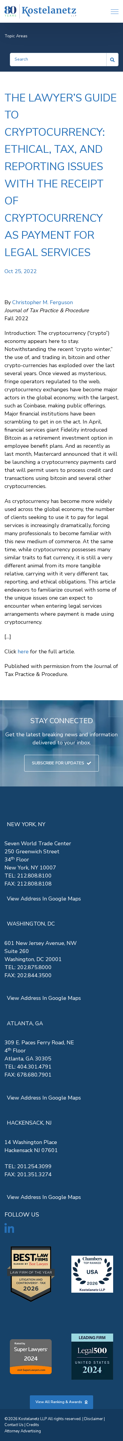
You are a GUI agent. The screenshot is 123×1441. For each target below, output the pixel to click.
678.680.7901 (34, 1074)
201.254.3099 (34, 1166)
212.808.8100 (34, 875)
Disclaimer (93, 1419)
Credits (32, 1425)
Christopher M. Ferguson (42, 302)
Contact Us (14, 1425)
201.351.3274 (34, 1174)
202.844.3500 (34, 975)
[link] (40, 11)
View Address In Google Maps (44, 898)
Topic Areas (15, 36)
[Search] (113, 59)
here (23, 651)
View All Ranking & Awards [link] (59, 1402)
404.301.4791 (34, 1066)
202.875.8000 (34, 967)
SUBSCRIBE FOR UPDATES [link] (58, 763)
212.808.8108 (34, 883)
